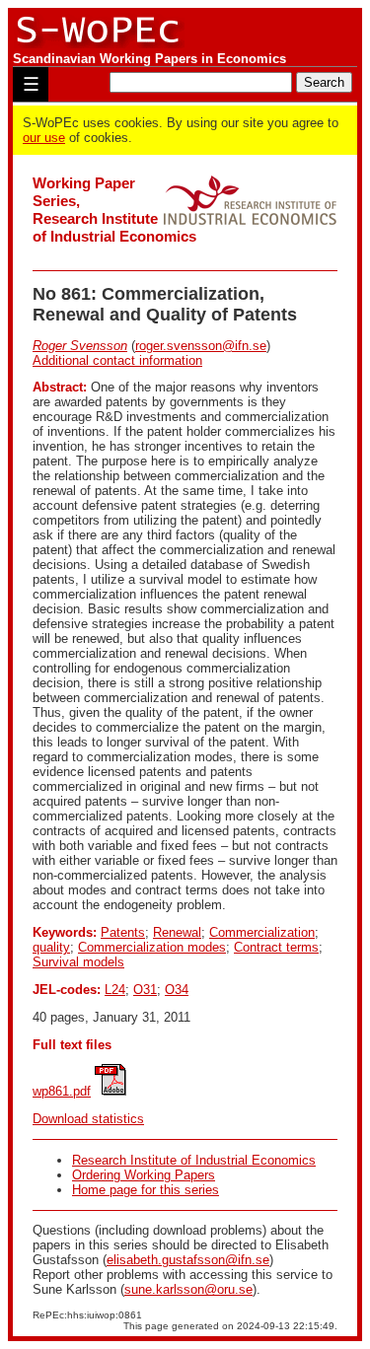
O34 (176, 989)
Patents (123, 932)
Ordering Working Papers (143, 1175)
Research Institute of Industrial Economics (194, 1160)
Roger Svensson (80, 345)
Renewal (177, 932)
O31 (145, 989)
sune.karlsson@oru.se (188, 1289)
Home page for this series (145, 1189)
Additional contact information (117, 360)
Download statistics (88, 1118)
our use (44, 137)
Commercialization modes (152, 947)
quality (51, 947)
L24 (115, 989)
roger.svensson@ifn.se (200, 345)
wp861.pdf (62, 1091)
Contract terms (276, 947)
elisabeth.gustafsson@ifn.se (188, 1259)
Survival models (78, 962)
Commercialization (262, 932)
